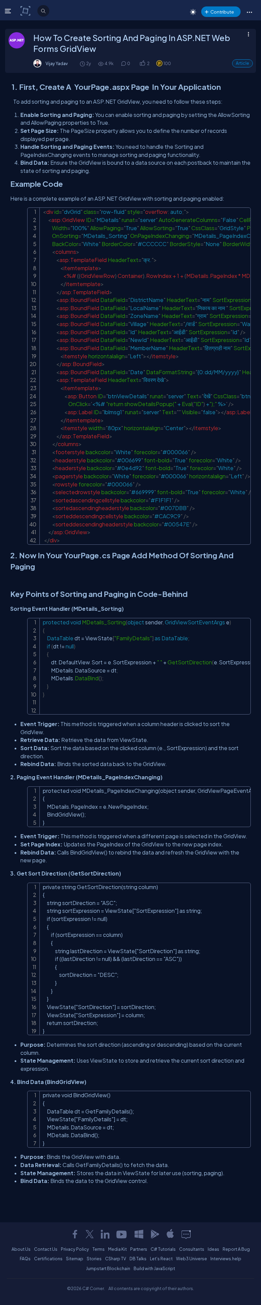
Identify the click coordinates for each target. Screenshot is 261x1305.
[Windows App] (139, 1234)
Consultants (191, 1249)
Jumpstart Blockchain (108, 1268)
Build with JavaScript (154, 1268)
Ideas (213, 1249)
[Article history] (83, 63)
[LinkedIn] (105, 1234)
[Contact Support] (186, 1234)
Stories (94, 1258)
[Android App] (154, 1234)
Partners (138, 1249)
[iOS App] (170, 1234)
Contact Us (45, 1249)
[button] (249, 12)
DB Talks (137, 1258)
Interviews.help (225, 1258)
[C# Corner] (26, 10)
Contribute (222, 12)
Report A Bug (236, 1249)
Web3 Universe (191, 1258)
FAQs (25, 1258)
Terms (98, 1249)
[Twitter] (90, 1234)
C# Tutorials (163, 1249)
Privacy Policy (75, 1249)
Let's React (161, 1258)
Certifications (48, 1258)
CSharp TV (115, 1258)
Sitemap (74, 1258)
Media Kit (117, 1249)
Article (242, 63)
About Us (21, 1249)
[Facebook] (75, 1234)
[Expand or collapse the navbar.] (9, 11)
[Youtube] (122, 1234)
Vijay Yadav (57, 63)
